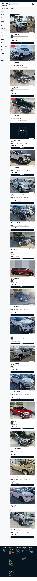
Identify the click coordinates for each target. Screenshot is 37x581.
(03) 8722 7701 (29, 0)
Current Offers (18, 552)
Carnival (10, 561)
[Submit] (10, 4)
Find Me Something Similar (22, 67)
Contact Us (31, 551)
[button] (33, 4)
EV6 (10, 565)
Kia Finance (18, 553)
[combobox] (14, 4)
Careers (30, 550)
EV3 (10, 562)
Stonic (10, 549)
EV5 (10, 564)
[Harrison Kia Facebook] (34, 0)
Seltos (10, 550)
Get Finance (22, 42)
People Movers (5, 552)
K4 (9, 569)
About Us (30, 549)
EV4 (10, 563)
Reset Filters (12, 15)
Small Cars (5, 549)
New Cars (17, 549)
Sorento (10, 558)
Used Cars (17, 551)
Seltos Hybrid (10, 552)
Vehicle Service (25, 550)
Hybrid (4, 551)
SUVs (4, 550)
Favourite (30, 32)
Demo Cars (18, 550)
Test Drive (17, 557)
